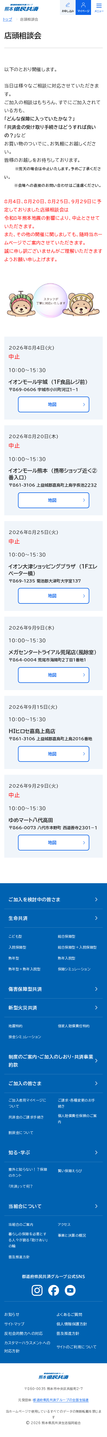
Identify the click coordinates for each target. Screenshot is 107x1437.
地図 (52, 404)
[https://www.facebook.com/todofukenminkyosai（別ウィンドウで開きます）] (53, 1290)
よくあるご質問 (69, 1314)
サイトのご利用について (76, 1347)
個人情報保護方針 (71, 1324)
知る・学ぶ (19, 1152)
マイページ (84, 11)
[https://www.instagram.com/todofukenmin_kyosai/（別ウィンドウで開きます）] (37, 1290)
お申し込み (68, 11)
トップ (7, 19)
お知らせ (11, 1314)
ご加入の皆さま (25, 1083)
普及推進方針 (68, 1333)
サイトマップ (14, 1324)
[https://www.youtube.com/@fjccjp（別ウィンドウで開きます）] (70, 1290)
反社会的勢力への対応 (23, 1333)
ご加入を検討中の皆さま (34, 899)
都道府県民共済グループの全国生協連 (60, 1399)
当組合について (25, 1206)
